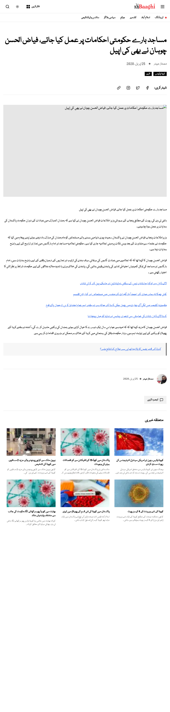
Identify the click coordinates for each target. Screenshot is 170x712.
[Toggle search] (7, 6)
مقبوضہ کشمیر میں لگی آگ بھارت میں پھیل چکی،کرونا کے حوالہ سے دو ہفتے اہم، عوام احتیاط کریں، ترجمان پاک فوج (106, 305)
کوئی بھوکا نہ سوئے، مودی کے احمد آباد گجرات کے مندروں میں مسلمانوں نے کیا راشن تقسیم (120, 294)
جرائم (122, 18)
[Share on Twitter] (137, 87)
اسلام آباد (145, 18)
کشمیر (133, 18)
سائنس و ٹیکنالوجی (90, 18)
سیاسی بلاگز (109, 18)
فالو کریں (36, 7)
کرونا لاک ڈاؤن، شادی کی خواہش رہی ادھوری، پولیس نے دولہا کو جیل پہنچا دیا (127, 316)
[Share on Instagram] (128, 87)
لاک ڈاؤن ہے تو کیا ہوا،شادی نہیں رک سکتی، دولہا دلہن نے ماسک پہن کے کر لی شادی (123, 283)
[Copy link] (118, 87)
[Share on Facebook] (147, 87)
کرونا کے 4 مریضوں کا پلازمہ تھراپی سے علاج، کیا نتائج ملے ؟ (130, 349)
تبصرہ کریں (152, 400)
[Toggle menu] (162, 6)
